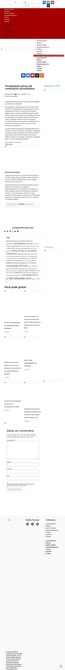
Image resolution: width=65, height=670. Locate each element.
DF (27, 251)
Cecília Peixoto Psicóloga (29, 246)
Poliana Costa (29, 204)
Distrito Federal (9, 13)
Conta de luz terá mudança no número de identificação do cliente (12, 404)
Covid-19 (11, 248)
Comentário (11, 440)
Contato (6, 21)
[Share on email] (17, 231)
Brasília (20, 243)
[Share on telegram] (15, 231)
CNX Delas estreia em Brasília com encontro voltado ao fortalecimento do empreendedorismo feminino (12, 368)
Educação (33, 256)
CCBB (8, 246)
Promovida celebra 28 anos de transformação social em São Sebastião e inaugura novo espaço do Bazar (32, 322)
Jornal (32, 263)
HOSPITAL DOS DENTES (14, 260)
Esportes (7, 19)
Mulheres (8, 270)
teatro (33, 278)
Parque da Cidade (24, 270)
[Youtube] (52, 2)
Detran (8, 251)
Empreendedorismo (10, 15)
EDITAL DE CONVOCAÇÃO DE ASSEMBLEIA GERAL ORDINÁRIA (12, 325)
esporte (19, 258)
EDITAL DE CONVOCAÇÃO (30, 254)
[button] (32, 23)
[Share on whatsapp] (12, 231)
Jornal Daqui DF (9, 9)
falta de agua (27, 258)
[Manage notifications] (61, 666)
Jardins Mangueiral (22, 263)
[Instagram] (48, 5)
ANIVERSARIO (10, 243)
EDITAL (20, 254)
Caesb (29, 244)
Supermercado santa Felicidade (14, 275)
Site (8, 475)
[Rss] (42, 75)
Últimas (6, 11)
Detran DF (18, 251)
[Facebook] (44, 2)
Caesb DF (36, 243)
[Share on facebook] (5, 231)
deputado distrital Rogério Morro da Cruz (26, 248)
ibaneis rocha (26, 260)
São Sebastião (20, 278)
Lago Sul (9, 268)
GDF (34, 258)
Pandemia (15, 270)
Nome (9, 462)
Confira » (7, 332)
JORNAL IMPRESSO (32, 266)
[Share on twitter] (7, 231)
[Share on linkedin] (10, 231)
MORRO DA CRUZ (32, 268)
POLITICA (11, 272)
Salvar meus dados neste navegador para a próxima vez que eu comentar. (21, 484)
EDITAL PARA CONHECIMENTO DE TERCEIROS (17, 256)
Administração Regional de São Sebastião (19, 241)
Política (6, 17)
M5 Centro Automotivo (19, 268)
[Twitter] (48, 2)
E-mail (9, 468)
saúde (35, 272)
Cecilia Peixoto (16, 246)
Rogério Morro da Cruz (22, 273)
